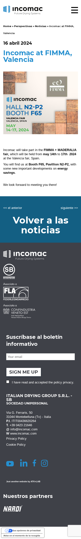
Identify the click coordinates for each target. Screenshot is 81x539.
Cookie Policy (16, 444)
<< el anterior (12, 208)
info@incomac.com (23, 429)
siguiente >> (69, 208)
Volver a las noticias (40, 225)
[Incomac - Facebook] (35, 463)
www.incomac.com (23, 433)
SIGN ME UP (23, 372)
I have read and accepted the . (43, 382)
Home (7, 26)
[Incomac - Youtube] (10, 463)
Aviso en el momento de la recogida (21, 535)
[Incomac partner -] (40, 271)
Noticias (40, 26)
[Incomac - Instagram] (46, 463)
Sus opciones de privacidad (26, 530)
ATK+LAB (35, 481)
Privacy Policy (16, 438)
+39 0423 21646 (21, 425)
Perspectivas (23, 26)
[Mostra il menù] (74, 10)
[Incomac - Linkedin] (24, 463)
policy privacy (63, 382)
